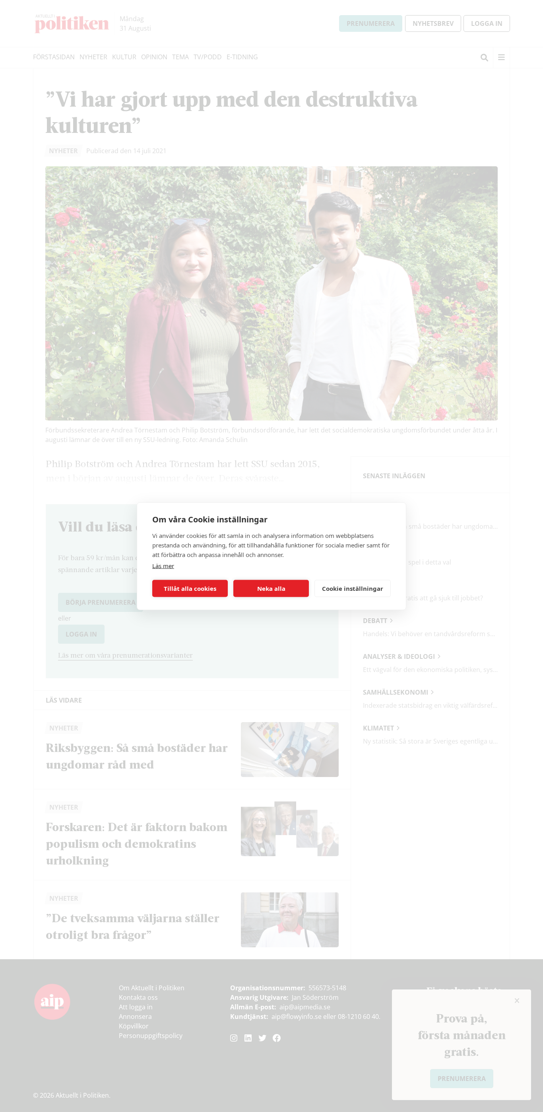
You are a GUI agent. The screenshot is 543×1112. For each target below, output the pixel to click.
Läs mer (163, 565)
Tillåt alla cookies (190, 588)
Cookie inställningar (352, 588)
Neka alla (271, 588)
